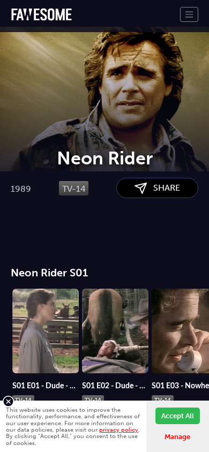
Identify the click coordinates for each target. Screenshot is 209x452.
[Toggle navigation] (189, 14)
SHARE (163, 188)
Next (201, 329)
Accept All (177, 416)
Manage (177, 437)
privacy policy (118, 429)
